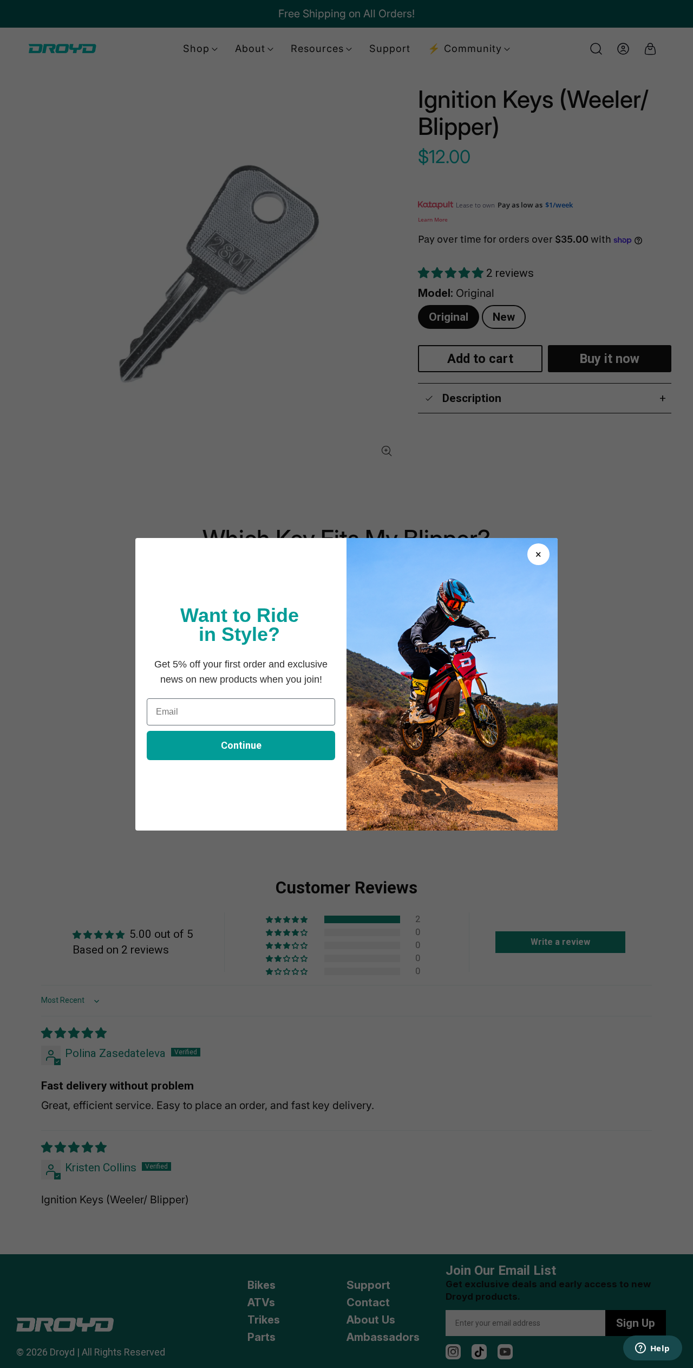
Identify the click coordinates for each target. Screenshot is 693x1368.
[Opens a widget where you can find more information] (652, 1349)
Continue (241, 745)
